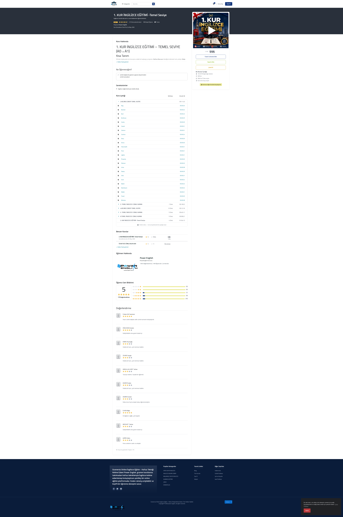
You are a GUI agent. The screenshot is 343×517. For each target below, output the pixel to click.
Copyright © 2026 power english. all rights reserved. (172, 503)
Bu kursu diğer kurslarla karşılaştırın (211, 84)
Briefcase (123, 118)
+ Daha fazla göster (122, 62)
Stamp (123, 171)
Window (123, 200)
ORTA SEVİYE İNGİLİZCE (169, 471)
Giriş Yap (220, 4)
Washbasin (124, 188)
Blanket (123, 110)
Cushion (123, 134)
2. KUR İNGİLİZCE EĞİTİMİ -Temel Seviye (131, 237)
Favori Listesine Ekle (211, 57)
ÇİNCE (164, 482)
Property (123, 159)
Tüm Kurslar (197, 473)
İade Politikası (218, 479)
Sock (122, 180)
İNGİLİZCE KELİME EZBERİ (169, 473)
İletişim (196, 479)
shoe (122, 167)
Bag (122, 106)
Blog (195, 471)
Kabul (307, 510)
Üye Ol (229, 4)
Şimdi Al (210, 67)
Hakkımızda (218, 471)
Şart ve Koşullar (219, 476)
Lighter (123, 155)
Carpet (123, 126)
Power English (123, 25)
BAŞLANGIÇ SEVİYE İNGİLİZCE (170, 476)
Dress (122, 143)
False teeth (124, 147)
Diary (122, 138)
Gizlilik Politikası (219, 473)
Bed (122, 114)
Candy (123, 122)
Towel (122, 196)
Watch (123, 184)
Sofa (122, 175)
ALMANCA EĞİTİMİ (168, 479)
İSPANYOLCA (166, 485)
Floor (122, 151)
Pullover (123, 163)
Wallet (123, 192)
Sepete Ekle (210, 62)
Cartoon (123, 130)
